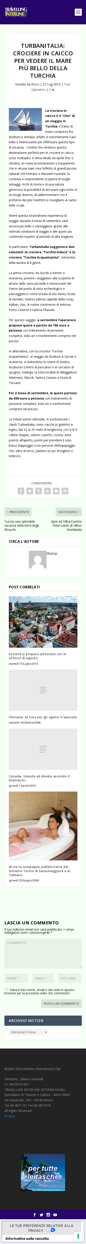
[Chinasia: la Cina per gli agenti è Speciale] (43, 690)
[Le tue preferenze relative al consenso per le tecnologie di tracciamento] (78, 1236)
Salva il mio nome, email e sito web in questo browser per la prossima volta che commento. (39, 991)
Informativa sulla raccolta (27, 1238)
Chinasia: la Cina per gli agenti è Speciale (43, 717)
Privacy (9, 1116)
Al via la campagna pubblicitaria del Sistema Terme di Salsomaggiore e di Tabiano (40, 871)
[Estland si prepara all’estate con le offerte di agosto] (43, 622)
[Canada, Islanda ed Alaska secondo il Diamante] (43, 749)
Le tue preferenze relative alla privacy (41, 1228)
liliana (35, 84)
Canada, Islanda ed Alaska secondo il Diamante (39, 778)
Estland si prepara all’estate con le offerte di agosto (37, 656)
